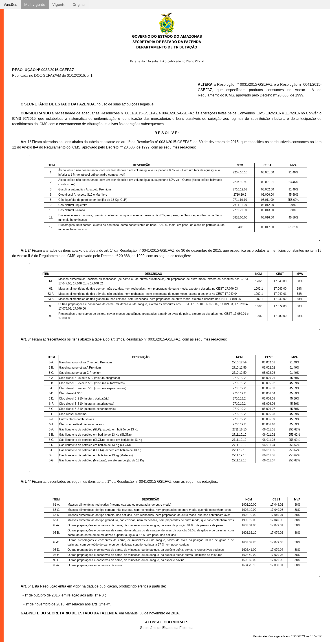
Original (79, 4)
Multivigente (34, 4)
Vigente (58, 4)
